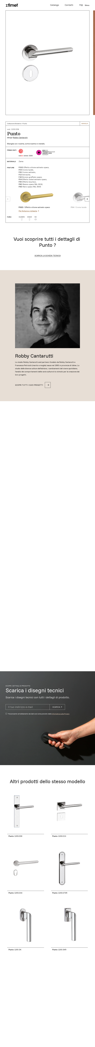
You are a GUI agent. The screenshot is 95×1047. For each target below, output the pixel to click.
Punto (25, 124)
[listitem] (45, 197)
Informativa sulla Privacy (60, 714)
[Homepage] (12, 5)
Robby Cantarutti (20, 137)
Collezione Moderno (14, 124)
